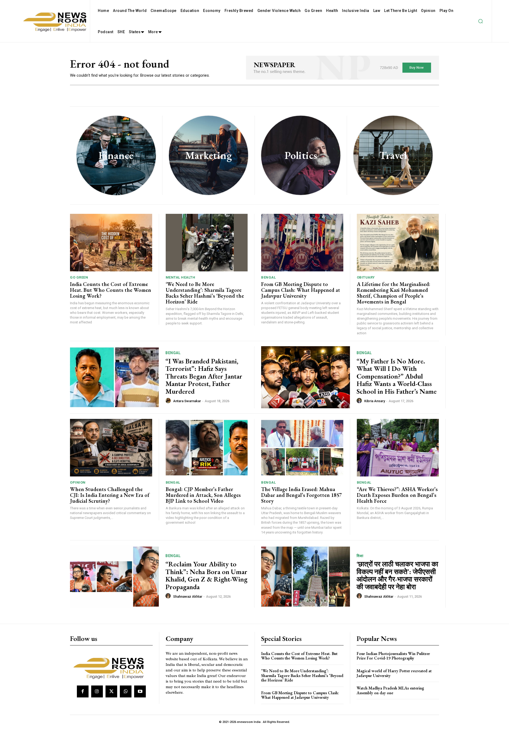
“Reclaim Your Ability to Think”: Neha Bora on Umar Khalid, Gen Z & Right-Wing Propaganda (206, 575)
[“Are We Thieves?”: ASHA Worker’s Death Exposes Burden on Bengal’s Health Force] (398, 447)
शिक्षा (360, 556)
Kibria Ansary (374, 401)
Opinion (78, 482)
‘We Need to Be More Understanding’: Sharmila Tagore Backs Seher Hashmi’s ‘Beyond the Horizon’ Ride (205, 293)
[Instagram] (97, 691)
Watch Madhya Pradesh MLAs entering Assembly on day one (390, 690)
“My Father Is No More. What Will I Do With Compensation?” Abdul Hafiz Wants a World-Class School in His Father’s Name (397, 376)
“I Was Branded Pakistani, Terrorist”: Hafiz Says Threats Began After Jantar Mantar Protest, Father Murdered (203, 376)
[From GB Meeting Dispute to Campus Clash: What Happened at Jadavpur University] (302, 242)
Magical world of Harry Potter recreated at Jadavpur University (394, 673)
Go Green (79, 277)
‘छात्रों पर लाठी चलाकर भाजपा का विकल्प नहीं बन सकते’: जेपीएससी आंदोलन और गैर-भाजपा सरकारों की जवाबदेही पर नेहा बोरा (397, 575)
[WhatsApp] (125, 691)
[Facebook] (83, 691)
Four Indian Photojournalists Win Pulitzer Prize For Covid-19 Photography (393, 656)
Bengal (268, 277)
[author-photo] (168, 401)
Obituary (366, 277)
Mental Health (180, 277)
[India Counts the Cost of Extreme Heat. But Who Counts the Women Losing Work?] (111, 242)
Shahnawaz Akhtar (187, 596)
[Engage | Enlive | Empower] (110, 667)
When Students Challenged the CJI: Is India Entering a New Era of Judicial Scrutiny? (110, 495)
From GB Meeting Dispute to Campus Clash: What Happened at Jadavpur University (300, 290)
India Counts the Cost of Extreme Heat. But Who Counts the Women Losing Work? (110, 290)
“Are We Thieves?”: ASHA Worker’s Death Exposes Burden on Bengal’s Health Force (397, 495)
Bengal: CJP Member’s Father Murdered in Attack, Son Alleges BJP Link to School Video (203, 495)
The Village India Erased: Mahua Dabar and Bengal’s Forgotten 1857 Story (301, 495)
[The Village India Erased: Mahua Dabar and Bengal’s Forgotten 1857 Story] (302, 447)
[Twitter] (111, 691)
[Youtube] (140, 691)
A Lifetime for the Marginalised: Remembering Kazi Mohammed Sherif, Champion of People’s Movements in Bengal (393, 293)
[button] (480, 21)
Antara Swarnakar (187, 401)
